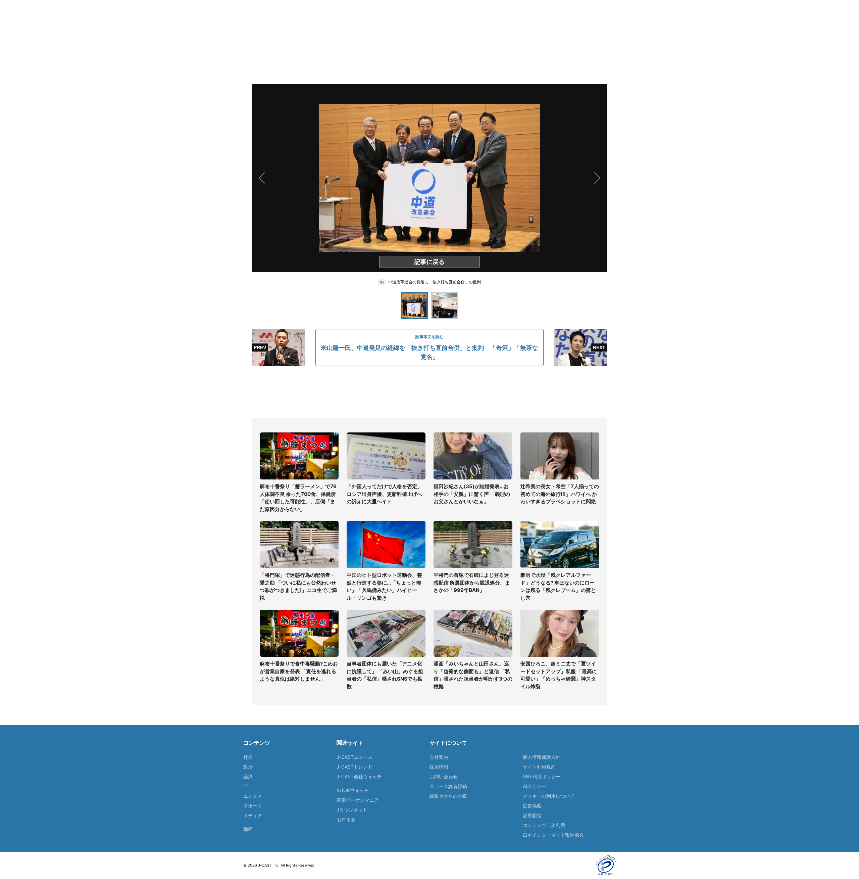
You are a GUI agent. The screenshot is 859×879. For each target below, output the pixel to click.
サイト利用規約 (539, 767)
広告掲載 (532, 805)
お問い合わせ (444, 776)
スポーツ (252, 805)
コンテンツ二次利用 (544, 825)
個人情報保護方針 (541, 757)
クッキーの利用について (548, 796)
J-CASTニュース (354, 757)
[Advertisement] (429, 392)
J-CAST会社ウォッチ (359, 776)
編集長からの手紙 (448, 796)
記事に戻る (429, 261)
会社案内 (439, 757)
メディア (252, 815)
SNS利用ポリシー (542, 776)
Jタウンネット (352, 810)
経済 (248, 776)
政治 (248, 767)
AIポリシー (534, 786)
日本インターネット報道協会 (553, 835)
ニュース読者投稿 (448, 786)
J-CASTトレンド (354, 767)
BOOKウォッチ (353, 790)
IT (245, 786)
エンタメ (252, 796)
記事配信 (532, 815)
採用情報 (439, 767)
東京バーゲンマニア (358, 800)
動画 (248, 829)
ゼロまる (346, 819)
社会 (248, 757)
